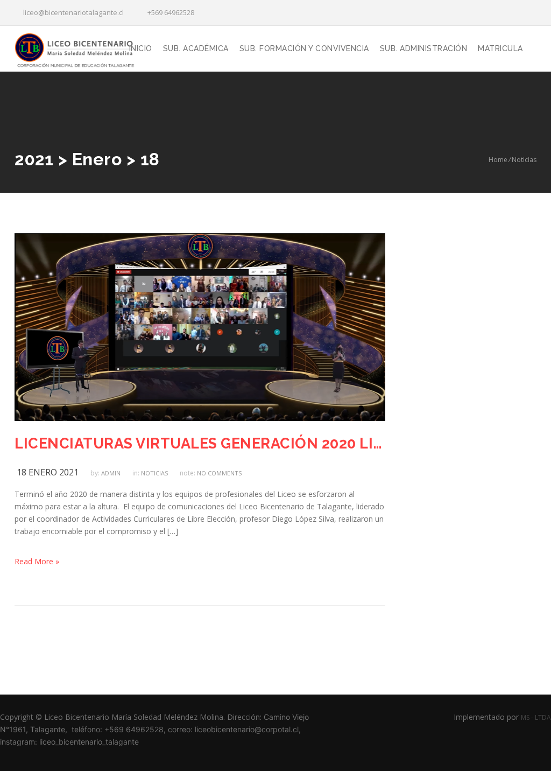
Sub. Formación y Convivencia (304, 48)
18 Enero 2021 (48, 472)
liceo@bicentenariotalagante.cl (72, 12)
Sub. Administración (424, 48)
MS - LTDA (536, 717)
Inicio (140, 48)
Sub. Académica (196, 48)
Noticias (524, 159)
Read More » (37, 561)
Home (498, 159)
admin (111, 473)
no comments (219, 473)
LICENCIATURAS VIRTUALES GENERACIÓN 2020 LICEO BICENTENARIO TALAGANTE (200, 443)
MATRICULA (500, 48)
